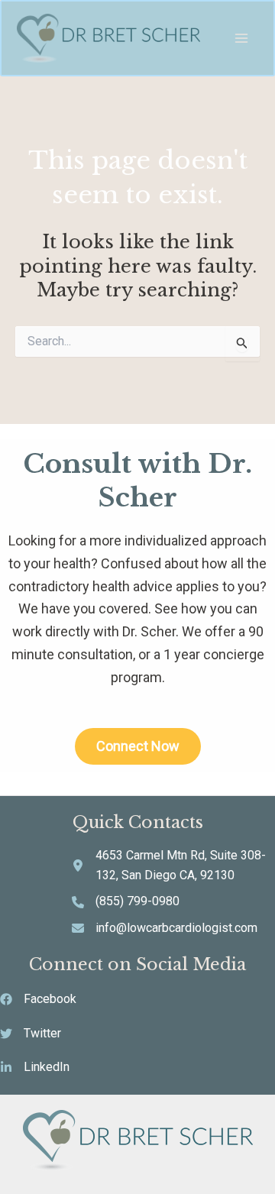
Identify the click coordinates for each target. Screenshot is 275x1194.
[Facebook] (38, 999)
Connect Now (138, 746)
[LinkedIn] (35, 1067)
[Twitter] (30, 1034)
